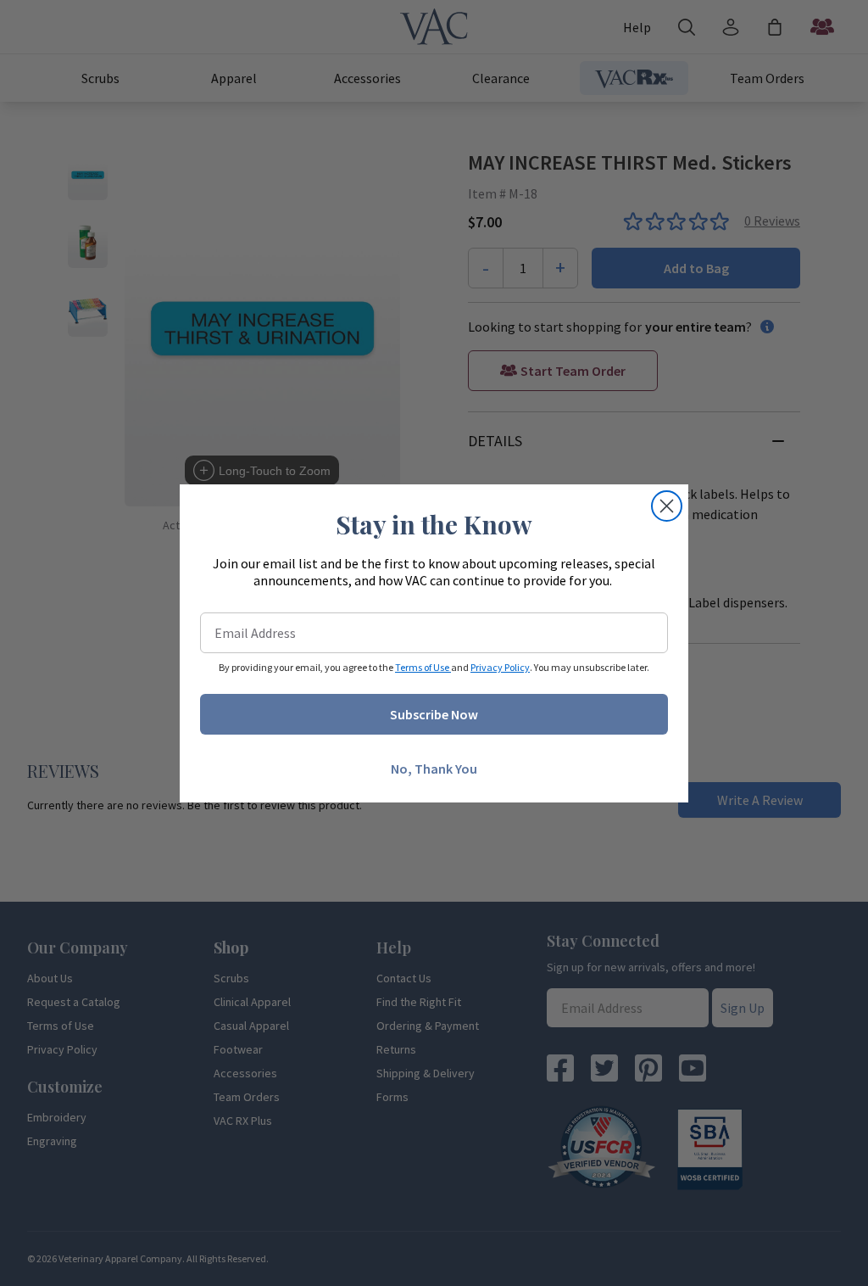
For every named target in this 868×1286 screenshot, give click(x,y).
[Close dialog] (667, 506)
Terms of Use (423, 667)
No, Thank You (434, 768)
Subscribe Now (434, 714)
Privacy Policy (500, 667)
